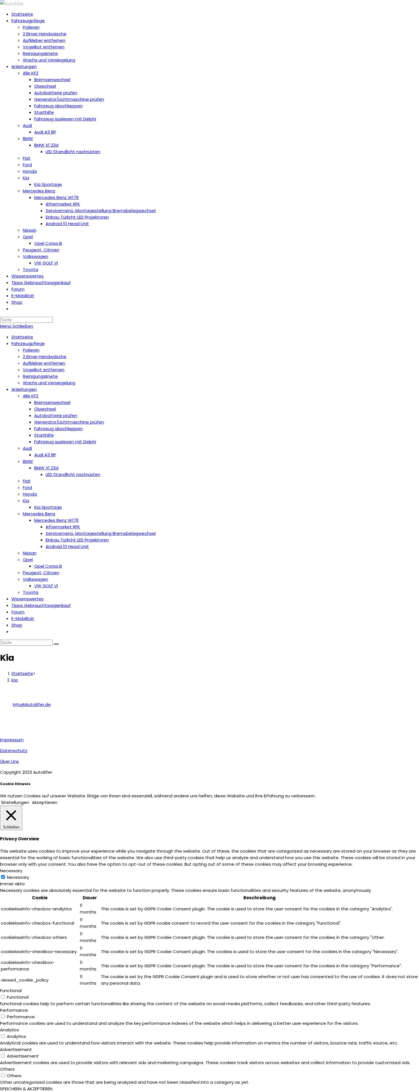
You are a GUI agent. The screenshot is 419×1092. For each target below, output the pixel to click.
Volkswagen (35, 579)
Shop (16, 625)
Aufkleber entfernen (44, 363)
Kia (26, 501)
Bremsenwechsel (52, 402)
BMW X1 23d (46, 468)
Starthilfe (44, 435)
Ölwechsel (45, 409)
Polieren (31, 350)
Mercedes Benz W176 (56, 520)
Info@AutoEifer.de (32, 704)
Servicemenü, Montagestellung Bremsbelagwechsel (101, 533)
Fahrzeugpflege (28, 343)
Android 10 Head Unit (67, 546)
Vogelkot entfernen (43, 370)
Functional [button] (11, 991)
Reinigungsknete (40, 376)
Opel (28, 560)
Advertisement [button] (16, 1049)
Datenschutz (13, 751)
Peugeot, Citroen (41, 573)
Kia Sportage (48, 507)
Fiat (26, 481)
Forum (18, 612)
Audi (27, 448)
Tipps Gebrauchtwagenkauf (41, 605)
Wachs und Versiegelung (49, 383)
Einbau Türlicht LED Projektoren (77, 540)
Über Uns (9, 761)
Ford (27, 487)
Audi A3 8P (45, 455)
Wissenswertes (27, 599)
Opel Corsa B (48, 566)
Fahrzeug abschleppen (58, 429)
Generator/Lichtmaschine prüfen (69, 422)
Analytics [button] (9, 1030)
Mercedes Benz (39, 514)
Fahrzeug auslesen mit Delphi (65, 442)
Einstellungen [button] (15, 802)
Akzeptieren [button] (44, 802)
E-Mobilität (22, 618)
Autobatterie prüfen (55, 415)
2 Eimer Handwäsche (44, 357)
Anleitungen (24, 389)
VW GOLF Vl (46, 586)
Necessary (18, 877)
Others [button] (7, 1069)
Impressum (12, 740)
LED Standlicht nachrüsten (73, 474)
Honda (30, 494)
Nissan (29, 553)
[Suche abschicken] (56, 644)
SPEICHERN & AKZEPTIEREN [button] (26, 1089)
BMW (28, 461)
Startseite (22, 337)
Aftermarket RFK (63, 527)
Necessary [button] (11, 871)
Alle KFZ (30, 396)
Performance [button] (14, 1010)
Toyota (30, 592)
